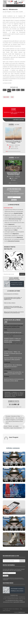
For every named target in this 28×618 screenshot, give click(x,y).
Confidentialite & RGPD (12, 598)
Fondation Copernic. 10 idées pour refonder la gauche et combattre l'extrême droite (12, 340)
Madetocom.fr (21, 612)
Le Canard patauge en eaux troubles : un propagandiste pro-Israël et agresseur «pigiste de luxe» (13, 298)
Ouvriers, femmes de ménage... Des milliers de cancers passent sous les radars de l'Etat (14, 222)
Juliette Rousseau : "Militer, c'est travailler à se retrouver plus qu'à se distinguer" (13, 353)
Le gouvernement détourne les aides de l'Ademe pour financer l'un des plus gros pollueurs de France (14, 211)
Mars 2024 (6, 97)
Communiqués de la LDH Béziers (11, 294)
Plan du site (22, 598)
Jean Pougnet (8, 11)
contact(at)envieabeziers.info (11, 597)
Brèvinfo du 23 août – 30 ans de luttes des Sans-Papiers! (14, 113)
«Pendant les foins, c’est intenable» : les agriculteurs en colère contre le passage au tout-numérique (13, 307)
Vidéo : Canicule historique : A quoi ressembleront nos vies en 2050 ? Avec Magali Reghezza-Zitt (13, 228)
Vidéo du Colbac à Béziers (9, 303)
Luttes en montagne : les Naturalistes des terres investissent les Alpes (13, 173)
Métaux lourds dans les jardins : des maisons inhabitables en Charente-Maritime (14, 312)
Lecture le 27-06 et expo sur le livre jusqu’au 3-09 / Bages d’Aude (13, 142)
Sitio (12, 97)
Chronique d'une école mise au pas (12, 332)
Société (21, 11)
